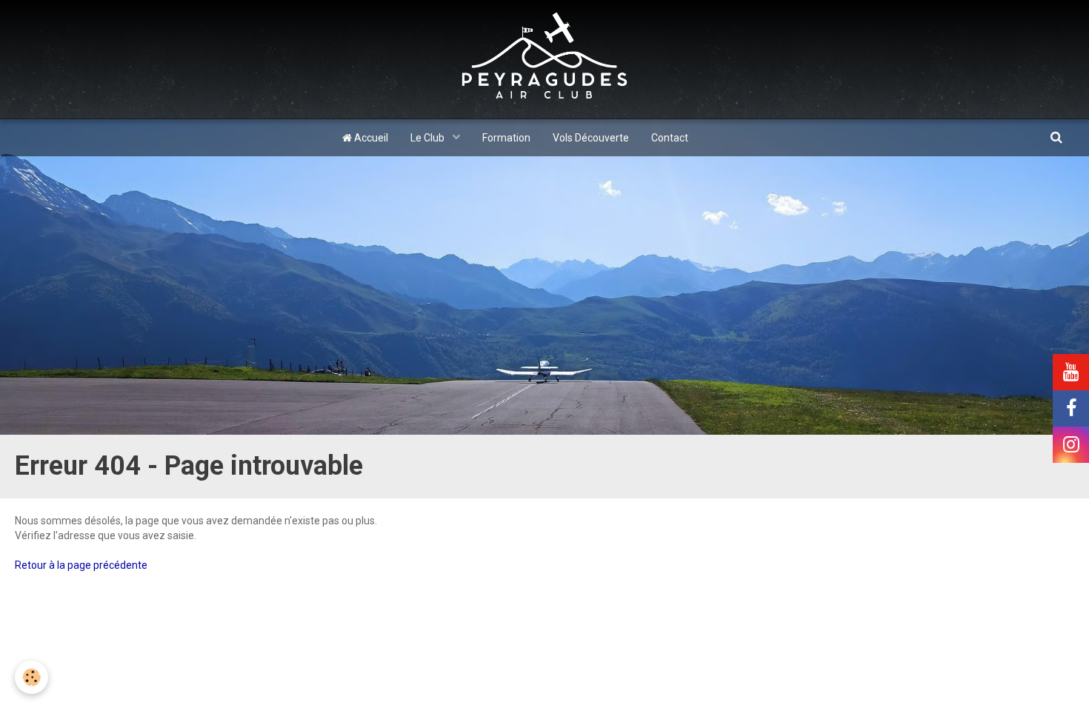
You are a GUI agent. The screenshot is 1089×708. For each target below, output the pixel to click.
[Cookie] (31, 677)
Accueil (370, 138)
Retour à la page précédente (81, 565)
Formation (506, 138)
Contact (669, 138)
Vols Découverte (591, 138)
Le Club (428, 138)
